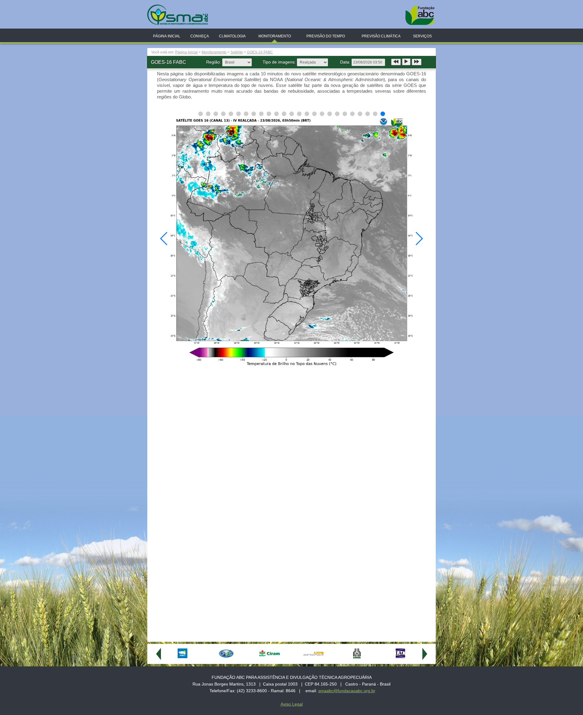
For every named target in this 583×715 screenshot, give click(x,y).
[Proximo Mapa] (416, 62)
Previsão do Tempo (325, 36)
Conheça (199, 36)
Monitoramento (274, 36)
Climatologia (232, 36)
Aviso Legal (292, 704)
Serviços (422, 36)
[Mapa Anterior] (396, 62)
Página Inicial (166, 36)
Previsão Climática (381, 36)
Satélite (236, 52)
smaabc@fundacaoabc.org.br (346, 690)
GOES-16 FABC (260, 52)
